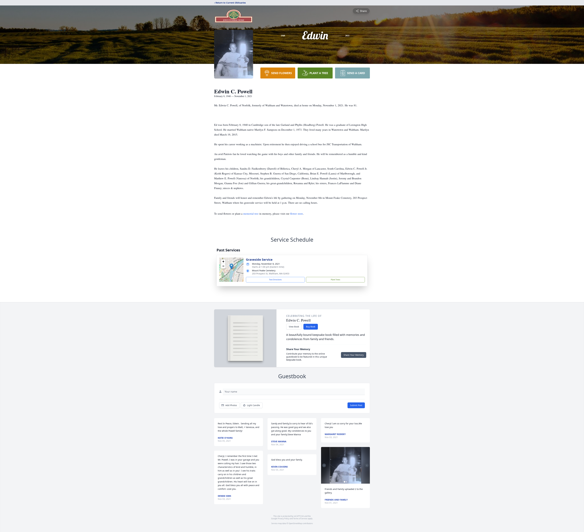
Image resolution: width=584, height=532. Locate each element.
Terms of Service (300, 518)
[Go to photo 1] (344, 482)
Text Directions (275, 279)
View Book (294, 326)
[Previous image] (324, 465)
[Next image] (367, 465)
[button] (231, 266)
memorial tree (251, 213)
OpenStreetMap (295, 523)
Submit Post (356, 405)
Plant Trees (335, 279)
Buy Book (310, 326)
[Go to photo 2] (346, 481)
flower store (296, 213)
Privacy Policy (283, 518)
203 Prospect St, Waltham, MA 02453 (270, 273)
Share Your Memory (354, 354)
